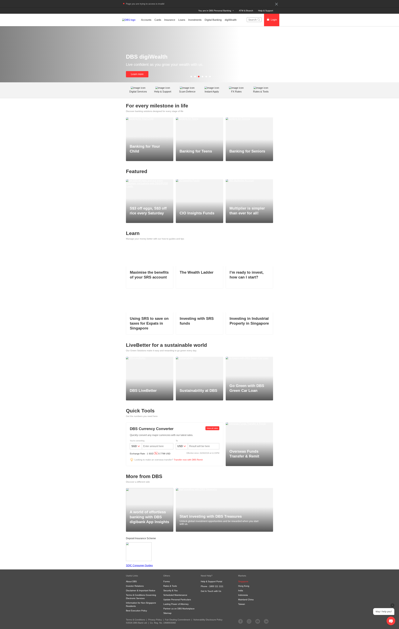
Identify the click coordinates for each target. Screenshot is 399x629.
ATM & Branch (246, 10)
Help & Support (265, 10)
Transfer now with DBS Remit (188, 459)
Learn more (137, 74)
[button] (276, 4)
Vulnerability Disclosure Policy (207, 619)
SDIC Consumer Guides (139, 565)
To (177, 441)
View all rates (212, 428)
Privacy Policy (155, 619)
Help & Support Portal (211, 581)
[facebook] (240, 621)
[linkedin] (266, 621)
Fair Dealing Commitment (177, 619)
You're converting (137, 441)
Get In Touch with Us (211, 591)
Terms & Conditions (135, 619)
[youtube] (257, 621)
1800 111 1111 (216, 586)
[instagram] (249, 621)
